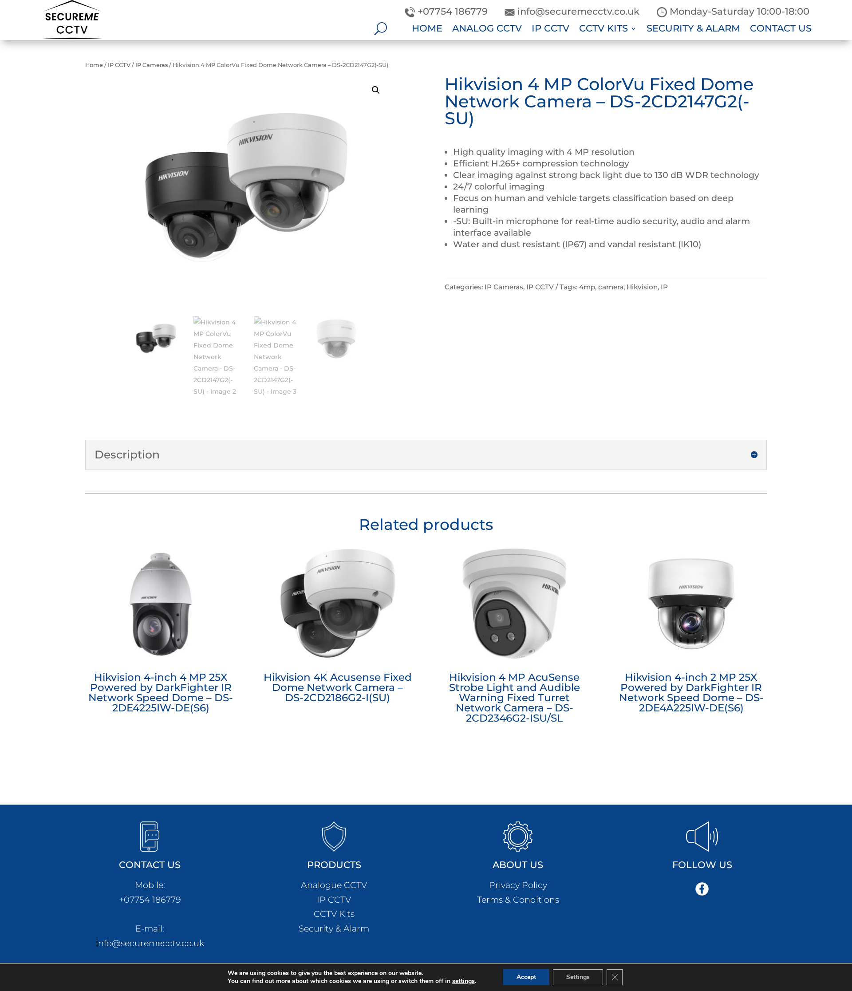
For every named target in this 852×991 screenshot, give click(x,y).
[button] (376, 90)
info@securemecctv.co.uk (150, 943)
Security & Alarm (693, 29)
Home (427, 29)
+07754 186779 (150, 899)
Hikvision (642, 287)
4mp (587, 287)
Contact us (781, 29)
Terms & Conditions (518, 899)
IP (664, 287)
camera (610, 287)
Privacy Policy (518, 885)
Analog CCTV (487, 29)
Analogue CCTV (334, 885)
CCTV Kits (603, 29)
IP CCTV (550, 29)
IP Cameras (151, 65)
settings (463, 981)
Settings (578, 977)
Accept (526, 977)
